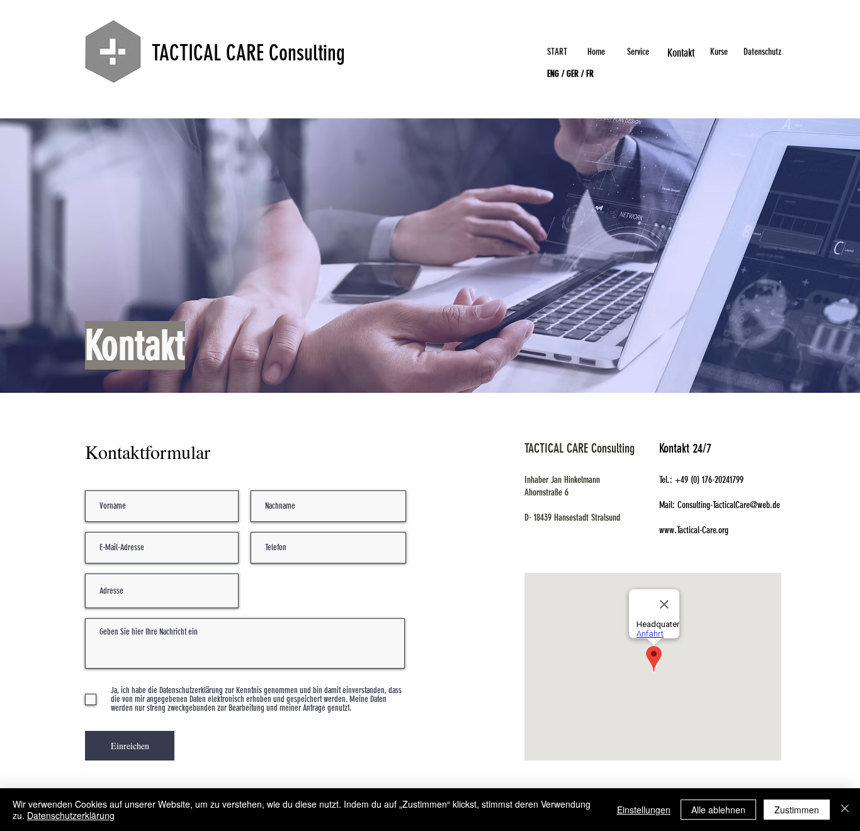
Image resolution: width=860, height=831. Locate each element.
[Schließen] (844, 809)
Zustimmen (796, 809)
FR (590, 73)
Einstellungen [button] (643, 809)
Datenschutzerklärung (71, 815)
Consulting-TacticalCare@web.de (728, 505)
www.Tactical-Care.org (693, 530)
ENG (553, 73)
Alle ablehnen (718, 809)
